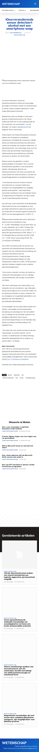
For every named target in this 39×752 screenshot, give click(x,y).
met (17, 378)
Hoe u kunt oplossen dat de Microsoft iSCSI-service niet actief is (17, 456)
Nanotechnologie (19, 35)
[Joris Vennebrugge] (7, 33)
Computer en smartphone (10, 431)
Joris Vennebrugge (15, 32)
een (23, 375)
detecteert (17, 375)
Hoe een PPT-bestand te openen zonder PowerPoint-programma (18, 465)
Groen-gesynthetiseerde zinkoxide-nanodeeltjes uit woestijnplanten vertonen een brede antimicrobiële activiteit (17, 623)
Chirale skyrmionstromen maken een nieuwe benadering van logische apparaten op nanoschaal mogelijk (19, 576)
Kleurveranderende (8, 378)
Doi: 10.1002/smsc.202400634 (17, 359)
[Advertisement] (19, 59)
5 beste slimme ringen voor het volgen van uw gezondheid (19, 437)
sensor (22, 378)
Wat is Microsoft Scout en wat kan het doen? (17, 447)
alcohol (10, 375)
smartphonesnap (30, 378)
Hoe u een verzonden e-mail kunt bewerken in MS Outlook (15, 428)
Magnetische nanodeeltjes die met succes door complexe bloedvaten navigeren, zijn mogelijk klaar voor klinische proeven (19, 718)
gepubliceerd (22, 127)
